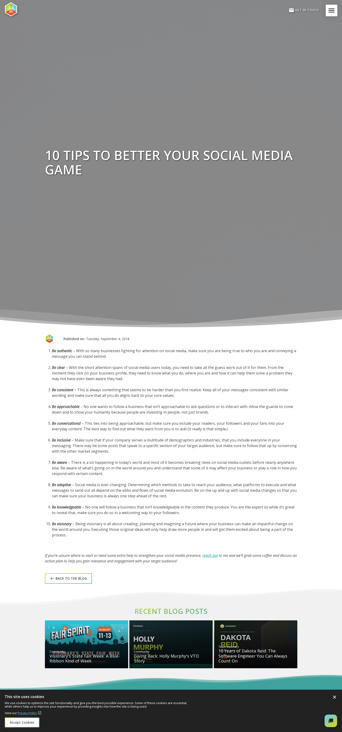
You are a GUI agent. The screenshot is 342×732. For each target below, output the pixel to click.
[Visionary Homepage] (27, 9)
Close (334, 697)
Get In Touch (304, 10)
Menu (332, 10)
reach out (210, 555)
